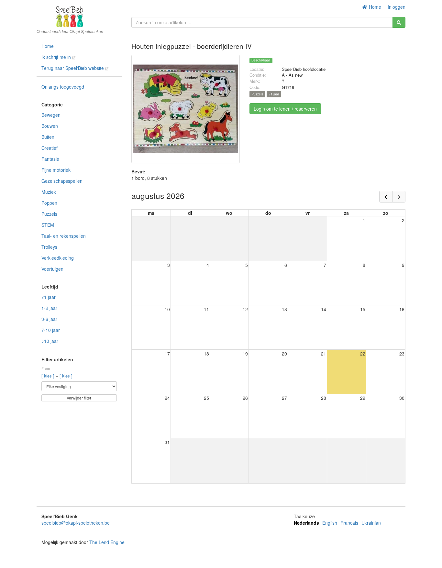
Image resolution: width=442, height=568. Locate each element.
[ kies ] (48, 376)
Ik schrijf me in (56, 57)
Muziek (48, 192)
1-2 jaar (49, 308)
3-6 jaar (49, 319)
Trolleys (49, 247)
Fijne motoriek (56, 170)
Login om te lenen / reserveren (285, 108)
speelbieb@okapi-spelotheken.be (75, 522)
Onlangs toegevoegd (62, 86)
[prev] (385, 196)
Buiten (47, 137)
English (329, 522)
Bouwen (49, 126)
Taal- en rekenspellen (63, 236)
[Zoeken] (398, 22)
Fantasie (50, 159)
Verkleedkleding (57, 258)
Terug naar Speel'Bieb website (73, 68)
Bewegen (51, 115)
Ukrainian (371, 522)
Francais (349, 522)
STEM (47, 225)
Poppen (49, 203)
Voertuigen (52, 269)
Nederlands (306, 522)
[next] (398, 196)
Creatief (49, 148)
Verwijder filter (79, 397)
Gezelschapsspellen (62, 181)
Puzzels (49, 214)
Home (374, 7)
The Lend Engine (107, 542)
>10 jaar (49, 341)
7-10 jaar (50, 330)
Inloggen (396, 7)
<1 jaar (48, 297)
